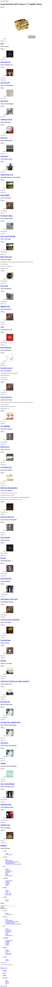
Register (7, 900)
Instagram (8, 884)
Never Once (4, 286)
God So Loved (5, 82)
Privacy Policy (8, 893)
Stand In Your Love (7, 174)
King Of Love (5, 447)
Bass (6, 873)
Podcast (7, 981)
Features (5, 970)
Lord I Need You (6, 578)
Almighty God (5, 825)
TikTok (7, 885)
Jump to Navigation (4, 1)
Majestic (3, 660)
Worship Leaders (9, 875)
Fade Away (4, 138)
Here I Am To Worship (8, 236)
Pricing (7, 853)
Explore (4, 975)
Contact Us (8, 891)
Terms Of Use (8, 894)
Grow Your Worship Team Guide (12, 861)
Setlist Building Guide (10, 862)
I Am (2, 327)
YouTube (7, 882)
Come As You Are (6, 397)
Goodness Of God (6, 119)
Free (6, 983)
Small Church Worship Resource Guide (13, 864)
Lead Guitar (8, 870)
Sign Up (2, 985)
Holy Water (4, 101)
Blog (7, 980)
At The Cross (10, 619)
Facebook (8, 881)
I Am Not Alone (6, 640)
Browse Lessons (9, 854)
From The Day (5, 537)
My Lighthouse (5, 426)
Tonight (3, 763)
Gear (7, 859)
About (7, 890)
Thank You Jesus (6, 804)
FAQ (7, 892)
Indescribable (5, 195)
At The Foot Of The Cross (15, 681)
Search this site (4, 905)
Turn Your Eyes (6, 62)
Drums (7, 874)
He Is (2, 43)
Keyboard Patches (9, 860)
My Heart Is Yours (7, 215)
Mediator (4, 845)
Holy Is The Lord (6, 257)
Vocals (7, 868)
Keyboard (8, 872)
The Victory (4, 743)
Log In (7, 899)
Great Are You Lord (7, 517)
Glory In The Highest (7, 784)
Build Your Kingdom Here (9, 488)
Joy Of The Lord (6, 467)
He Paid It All (5, 702)
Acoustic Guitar (9, 871)
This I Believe (9, 599)
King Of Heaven (6, 347)
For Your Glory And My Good (10, 722)
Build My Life (5, 306)
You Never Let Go (6, 368)
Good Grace (4, 156)
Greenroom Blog (9, 880)
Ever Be (3, 558)
